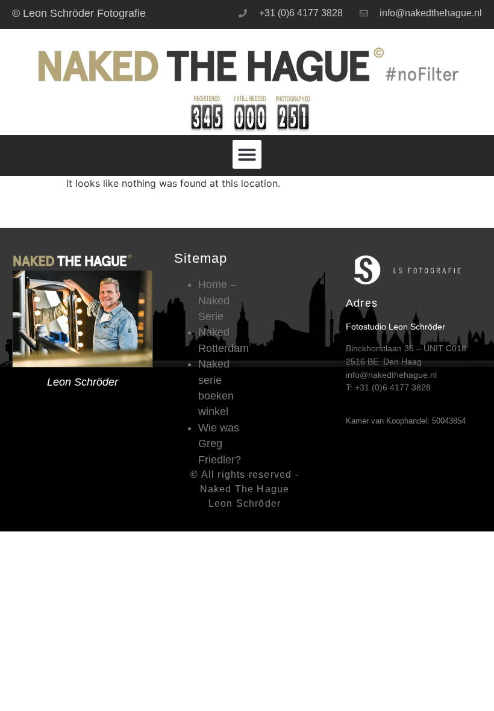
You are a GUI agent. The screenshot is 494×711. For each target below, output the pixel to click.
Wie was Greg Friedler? (219, 444)
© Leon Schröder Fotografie (79, 13)
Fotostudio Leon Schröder (395, 326)
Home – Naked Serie (217, 300)
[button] (247, 154)
